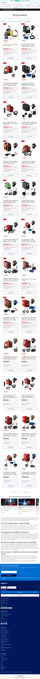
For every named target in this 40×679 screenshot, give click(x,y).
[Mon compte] (36, 2)
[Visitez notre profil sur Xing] (6, 624)
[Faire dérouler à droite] (38, 9)
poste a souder (31, 537)
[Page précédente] (17, 492)
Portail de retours (20, 595)
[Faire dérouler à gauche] (1, 9)
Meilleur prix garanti (7, 53)
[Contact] (34, 2)
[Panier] (38, 2)
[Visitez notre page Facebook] (3, 624)
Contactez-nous (20, 592)
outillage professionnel (10, 561)
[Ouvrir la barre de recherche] (32, 2)
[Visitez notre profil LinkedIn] (4, 624)
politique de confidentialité (21, 577)
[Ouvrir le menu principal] (1, 2)
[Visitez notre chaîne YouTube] (1, 624)
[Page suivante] (22, 492)
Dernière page (26, 492)
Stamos (4, 555)
